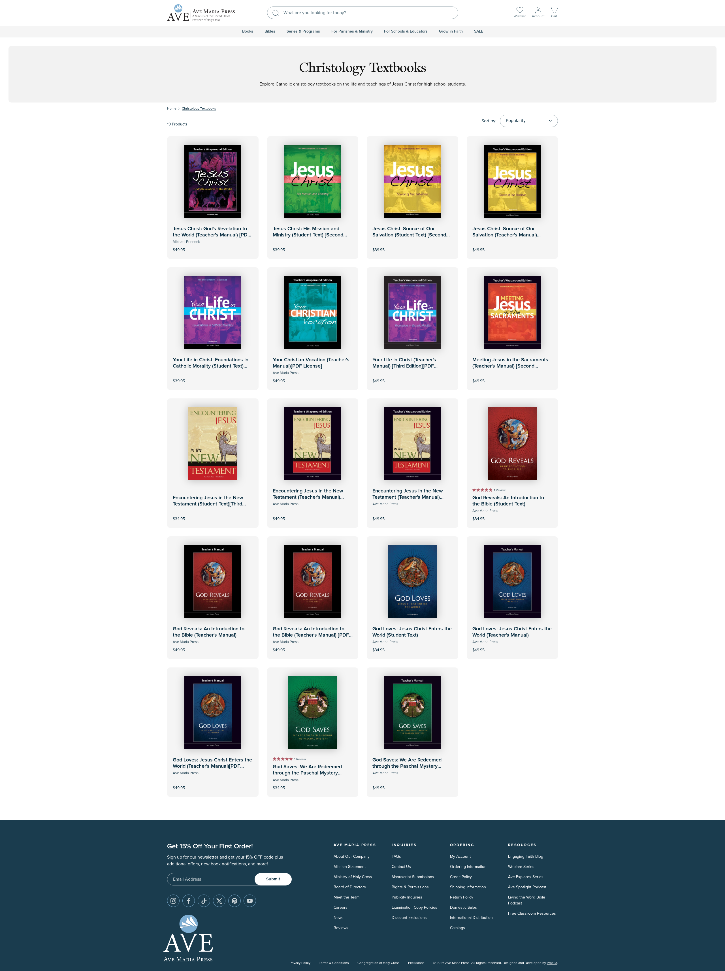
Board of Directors (350, 887)
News (339, 917)
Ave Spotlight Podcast (527, 887)
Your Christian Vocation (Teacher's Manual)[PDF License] (311, 363)
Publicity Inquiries (407, 897)
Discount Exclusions (409, 917)
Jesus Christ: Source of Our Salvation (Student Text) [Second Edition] (409, 235)
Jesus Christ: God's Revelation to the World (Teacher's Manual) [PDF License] (211, 235)
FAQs (396, 856)
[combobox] (362, 13)
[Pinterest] (234, 901)
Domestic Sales (463, 907)
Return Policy (461, 897)
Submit (273, 879)
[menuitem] (247, 31)
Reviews (341, 927)
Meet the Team (346, 897)
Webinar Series (521, 866)
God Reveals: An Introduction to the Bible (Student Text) (508, 501)
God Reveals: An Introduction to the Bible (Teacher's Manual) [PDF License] (311, 635)
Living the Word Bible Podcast (526, 900)
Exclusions (416, 963)
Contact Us (401, 866)
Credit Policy (461, 876)
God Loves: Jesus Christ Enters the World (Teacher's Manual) (512, 632)
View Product (212, 246)
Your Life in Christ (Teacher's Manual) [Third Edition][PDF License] (404, 366)
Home (171, 108)
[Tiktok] (204, 901)
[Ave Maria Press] (201, 13)
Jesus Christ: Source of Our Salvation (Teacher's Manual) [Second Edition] (504, 235)
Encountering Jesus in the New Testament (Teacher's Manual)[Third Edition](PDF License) (407, 497)
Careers (340, 907)
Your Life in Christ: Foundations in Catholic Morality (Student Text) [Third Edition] (210, 366)
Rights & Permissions (410, 887)
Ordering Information (468, 866)
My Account (460, 856)
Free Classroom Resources (532, 913)
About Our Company (352, 856)
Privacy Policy (300, 963)
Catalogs (457, 927)
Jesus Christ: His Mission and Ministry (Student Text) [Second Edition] (308, 235)
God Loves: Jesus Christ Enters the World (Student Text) (412, 632)
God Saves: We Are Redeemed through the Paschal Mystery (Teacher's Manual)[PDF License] (409, 766)
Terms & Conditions (334, 963)
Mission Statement (350, 866)
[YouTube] (250, 901)
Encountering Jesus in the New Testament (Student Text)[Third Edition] (208, 504)
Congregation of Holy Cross (378, 963)
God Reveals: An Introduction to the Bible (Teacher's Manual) (208, 632)
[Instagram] (173, 901)
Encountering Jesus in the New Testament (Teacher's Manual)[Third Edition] (308, 497)
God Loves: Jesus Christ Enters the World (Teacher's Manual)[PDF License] (212, 766)
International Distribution (471, 917)
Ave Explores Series (525, 876)
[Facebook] (188, 901)
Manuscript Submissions (413, 876)
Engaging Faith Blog (525, 856)
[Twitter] (219, 901)
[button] (554, 13)
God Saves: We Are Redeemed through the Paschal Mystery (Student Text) (307, 773)
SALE (478, 31)
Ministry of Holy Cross (353, 876)
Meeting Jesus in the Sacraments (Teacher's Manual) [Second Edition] (510, 366)
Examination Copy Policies (414, 907)
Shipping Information (468, 887)
